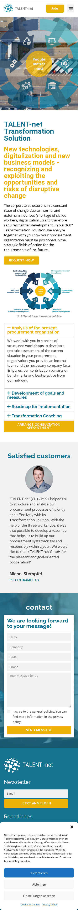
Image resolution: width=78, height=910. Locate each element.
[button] (72, 827)
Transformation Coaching (37, 415)
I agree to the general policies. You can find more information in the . (40, 716)
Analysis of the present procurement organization (33, 330)
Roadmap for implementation (41, 406)
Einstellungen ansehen (39, 896)
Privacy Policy (49, 904)
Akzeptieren (39, 873)
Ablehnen (39, 884)
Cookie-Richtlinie (30, 904)
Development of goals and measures (35, 395)
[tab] (39, 330)
